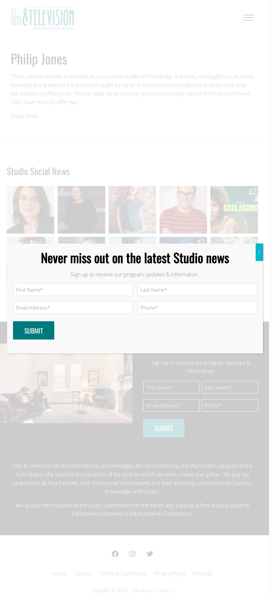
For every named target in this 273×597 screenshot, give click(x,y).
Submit (33, 331)
